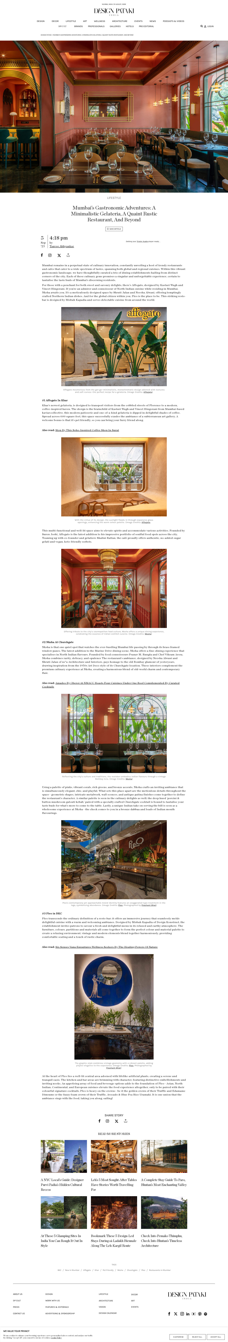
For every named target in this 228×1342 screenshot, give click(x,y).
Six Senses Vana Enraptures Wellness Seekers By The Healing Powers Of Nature (106, 947)
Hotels (130, 26)
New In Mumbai (72, 1270)
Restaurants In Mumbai (159, 1270)
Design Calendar (108, 1313)
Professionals (96, 26)
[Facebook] (169, 1314)
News (153, 21)
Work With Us (52, 1300)
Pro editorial (146, 26)
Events (138, 21)
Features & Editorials (57, 1307)
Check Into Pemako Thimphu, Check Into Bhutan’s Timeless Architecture (161, 1240)
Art (85, 21)
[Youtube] (194, 1314)
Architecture (119, 21)
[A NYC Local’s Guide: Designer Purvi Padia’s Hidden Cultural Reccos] (64, 1156)
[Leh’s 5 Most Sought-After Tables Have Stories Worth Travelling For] (114, 1156)
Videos (102, 1307)
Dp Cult (17, 1300)
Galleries (115, 26)
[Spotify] (205, 1314)
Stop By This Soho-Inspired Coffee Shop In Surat (87, 430)
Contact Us (19, 1313)
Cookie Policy (56, 1338)
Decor (55, 21)
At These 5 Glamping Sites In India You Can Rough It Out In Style (61, 1240)
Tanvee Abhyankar (62, 246)
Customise (178, 1337)
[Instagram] (182, 1314)
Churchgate (132, 1270)
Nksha (148, 634)
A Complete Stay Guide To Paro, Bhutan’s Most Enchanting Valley (164, 1182)
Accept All (216, 1337)
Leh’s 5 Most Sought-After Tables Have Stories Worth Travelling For (114, 1184)
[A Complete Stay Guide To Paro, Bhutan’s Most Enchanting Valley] (164, 1156)
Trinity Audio (142, 241)
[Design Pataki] (187, 1295)
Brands (78, 26)
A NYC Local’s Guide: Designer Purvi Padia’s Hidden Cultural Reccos (62, 1184)
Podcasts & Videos (173, 21)
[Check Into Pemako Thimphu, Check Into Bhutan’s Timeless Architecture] (164, 1212)
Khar (97, 1270)
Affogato (148, 392)
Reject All (197, 1337)
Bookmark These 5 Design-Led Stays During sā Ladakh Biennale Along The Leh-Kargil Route (113, 1240)
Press (16, 1307)
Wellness (99, 21)
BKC (59, 1270)
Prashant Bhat (149, 905)
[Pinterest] (200, 1314)
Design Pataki (46, 35)
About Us (17, 1294)
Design (41, 21)
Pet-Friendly (108, 1270)
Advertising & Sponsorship (60, 1313)
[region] (114, 1334)
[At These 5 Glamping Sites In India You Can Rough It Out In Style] (64, 1212)
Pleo (120, 905)
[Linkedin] (187, 1314)
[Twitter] (175, 1314)
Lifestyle (71, 21)
